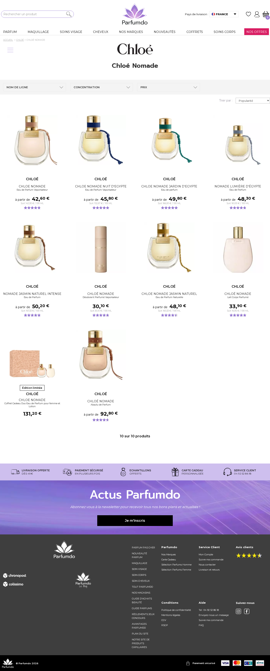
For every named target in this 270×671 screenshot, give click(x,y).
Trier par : (225, 100)
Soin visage (139, 569)
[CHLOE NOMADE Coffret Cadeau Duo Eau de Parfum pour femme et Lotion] (32, 355)
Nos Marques (168, 554)
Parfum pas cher (143, 547)
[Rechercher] (69, 14)
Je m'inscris (135, 521)
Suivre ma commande (211, 559)
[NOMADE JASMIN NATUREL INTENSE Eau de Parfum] (32, 247)
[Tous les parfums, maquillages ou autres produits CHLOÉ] (135, 48)
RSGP (164, 625)
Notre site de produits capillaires (141, 643)
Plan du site (140, 633)
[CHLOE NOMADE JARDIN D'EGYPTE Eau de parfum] (169, 140)
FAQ (201, 625)
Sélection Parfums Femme (176, 569)
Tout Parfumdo (142, 586)
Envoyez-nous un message (214, 615)
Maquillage (139, 563)
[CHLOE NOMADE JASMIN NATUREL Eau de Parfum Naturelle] (169, 247)
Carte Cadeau (168, 559)
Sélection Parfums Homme (176, 564)
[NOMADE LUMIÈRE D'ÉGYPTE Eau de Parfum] (238, 140)
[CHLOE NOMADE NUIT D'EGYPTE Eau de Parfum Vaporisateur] (101, 140)
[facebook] (246, 611)
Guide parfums (142, 608)
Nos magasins (141, 592)
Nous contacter (207, 564)
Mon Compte (206, 554)
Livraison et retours (209, 569)
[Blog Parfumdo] (83, 579)
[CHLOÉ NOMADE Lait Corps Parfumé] (238, 247)
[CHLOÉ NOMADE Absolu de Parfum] (101, 355)
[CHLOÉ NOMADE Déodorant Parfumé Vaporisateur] (101, 247)
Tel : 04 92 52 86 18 (209, 610)
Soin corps (139, 574)
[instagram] (238, 611)
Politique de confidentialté (176, 610)
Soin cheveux (141, 580)
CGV (163, 620)
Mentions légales (170, 615)
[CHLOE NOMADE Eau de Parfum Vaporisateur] (32, 140)
